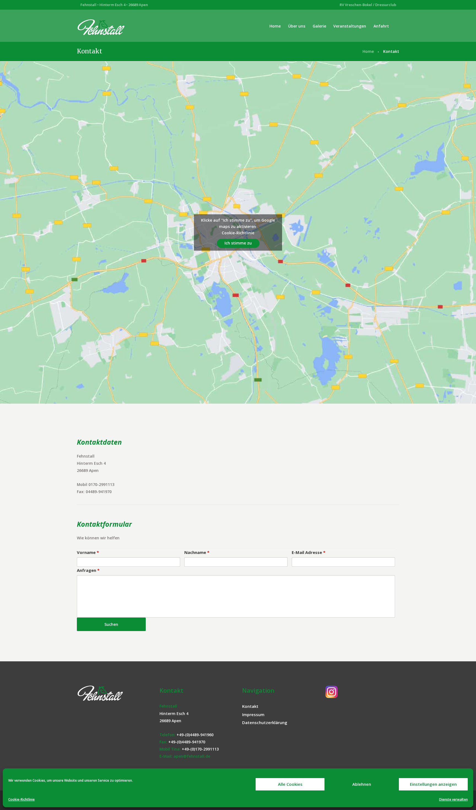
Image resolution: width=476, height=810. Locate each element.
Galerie (319, 26)
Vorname (88, 552)
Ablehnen (361, 784)
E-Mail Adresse (308, 552)
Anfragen (88, 570)
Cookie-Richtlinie (21, 799)
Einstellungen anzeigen (433, 784)
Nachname (196, 552)
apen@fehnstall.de (192, 756)
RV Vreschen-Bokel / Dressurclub (368, 4)
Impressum (253, 714)
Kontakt (250, 706)
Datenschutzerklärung (264, 722)
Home (275, 26)
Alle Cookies (290, 784)
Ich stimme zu (238, 243)
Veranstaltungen (349, 26)
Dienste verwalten (453, 799)
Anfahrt (381, 26)
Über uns (296, 26)
